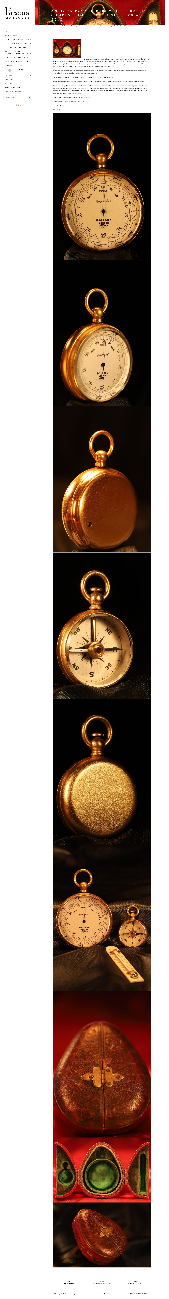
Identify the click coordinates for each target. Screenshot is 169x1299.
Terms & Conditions (14, 91)
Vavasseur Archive (13, 66)
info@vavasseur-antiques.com (102, 1283)
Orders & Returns (13, 87)
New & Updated (11, 36)
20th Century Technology (17, 58)
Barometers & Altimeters (16, 40)
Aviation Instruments (15, 48)
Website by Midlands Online (138, 1293)
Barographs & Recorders (16, 44)
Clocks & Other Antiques (16, 62)
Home (6, 32)
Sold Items (9, 79)
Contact (8, 83)
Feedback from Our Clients (13, 70)
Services (8, 75)
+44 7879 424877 (68, 1283)
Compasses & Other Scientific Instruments (16, 53)
